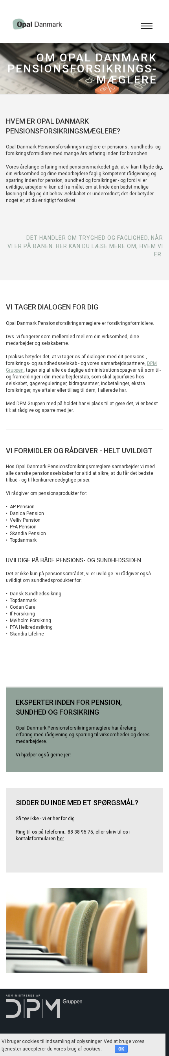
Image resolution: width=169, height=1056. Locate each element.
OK (121, 1049)
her (60, 838)
